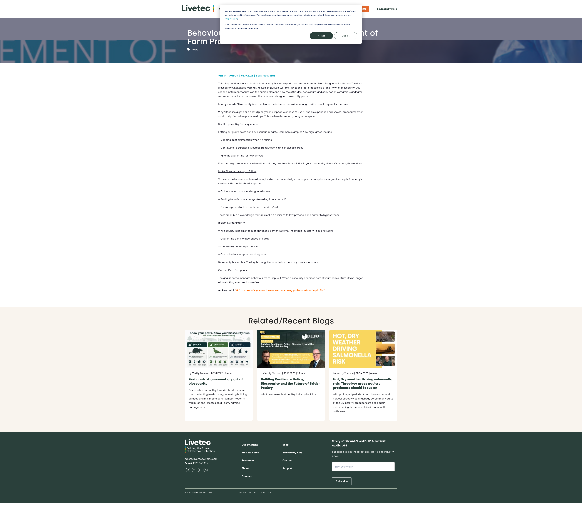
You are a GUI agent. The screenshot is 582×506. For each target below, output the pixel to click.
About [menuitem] (245, 468)
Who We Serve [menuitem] (250, 452)
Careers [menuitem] (247, 476)
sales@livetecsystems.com (201, 459)
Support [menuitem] (287, 468)
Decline (346, 35)
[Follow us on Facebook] (188, 470)
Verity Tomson (229, 75)
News (194, 49)
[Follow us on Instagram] (206, 470)
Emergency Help (387, 8)
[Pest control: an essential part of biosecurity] (219, 375)
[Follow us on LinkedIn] (194, 470)
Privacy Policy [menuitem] (265, 492)
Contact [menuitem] (288, 460)
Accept (321, 35)
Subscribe (342, 481)
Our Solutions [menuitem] (250, 444)
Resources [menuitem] (248, 460)
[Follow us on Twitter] (200, 470)
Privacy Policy (231, 18)
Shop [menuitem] (286, 444)
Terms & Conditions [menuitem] (247, 492)
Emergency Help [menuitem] (292, 452)
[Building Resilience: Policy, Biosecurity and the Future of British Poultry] (291, 375)
